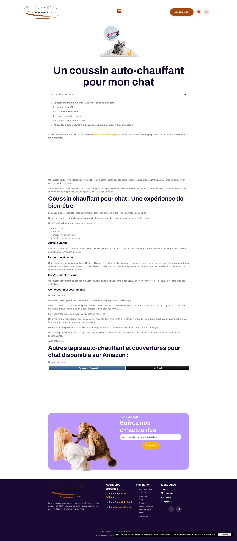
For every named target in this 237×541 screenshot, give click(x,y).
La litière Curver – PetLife (119, 507)
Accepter (224, 534)
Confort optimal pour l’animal (73, 120)
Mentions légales (168, 493)
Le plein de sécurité (68, 111)
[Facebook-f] (171, 509)
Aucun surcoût (65, 107)
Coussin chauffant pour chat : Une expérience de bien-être (83, 103)
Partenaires (166, 502)
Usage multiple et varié (69, 116)
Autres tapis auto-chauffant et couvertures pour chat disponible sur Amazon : (94, 125)
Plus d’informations (205, 534)
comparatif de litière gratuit (106, 134)
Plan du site (166, 497)
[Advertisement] (118, 159)
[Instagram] (179, 509)
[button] (119, 11)
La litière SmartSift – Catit (119, 502)
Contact (164, 490)
